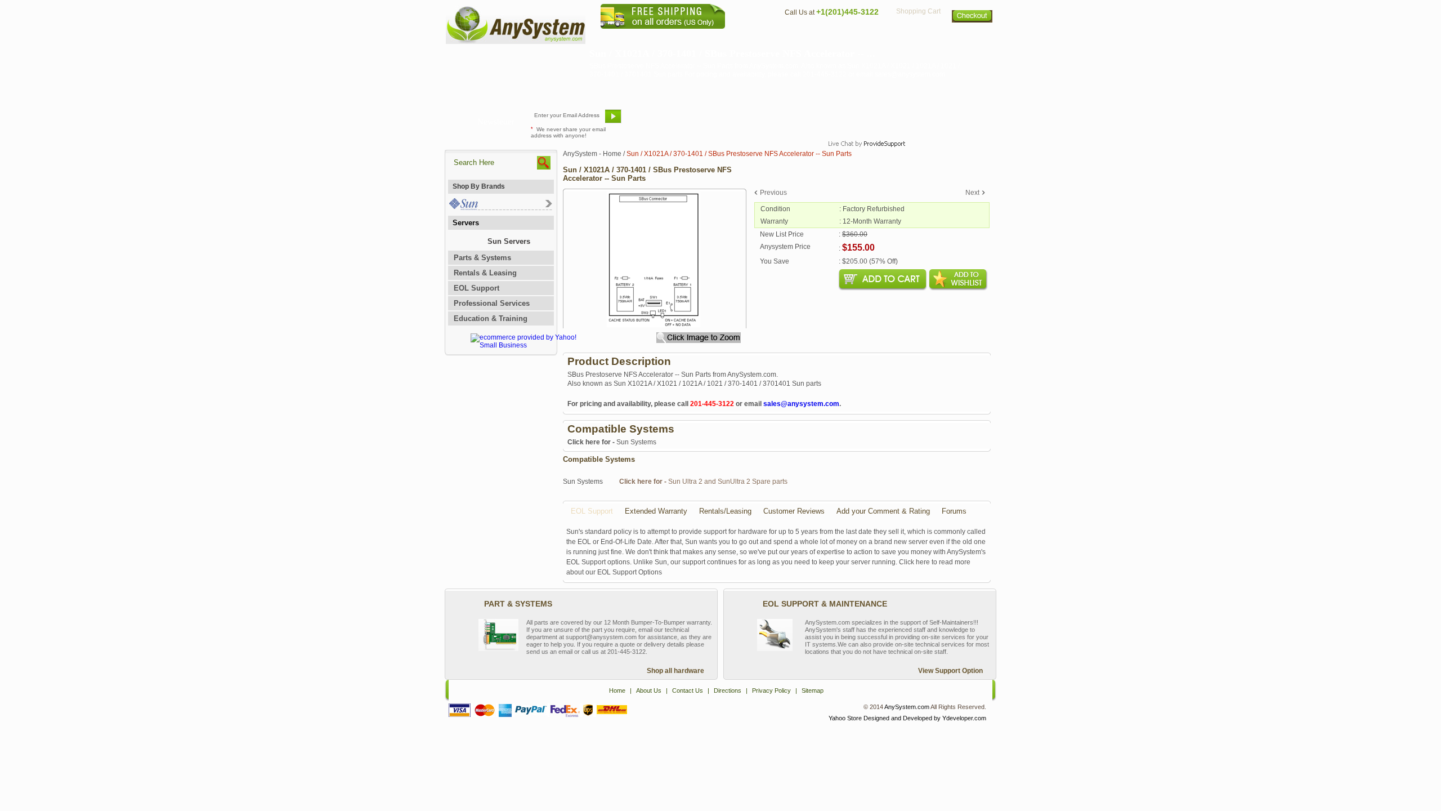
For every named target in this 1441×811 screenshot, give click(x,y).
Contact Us (803, 37)
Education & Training (490, 318)
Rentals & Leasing (485, 273)
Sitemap (973, 37)
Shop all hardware (675, 671)
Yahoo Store (845, 718)
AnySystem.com (906, 706)
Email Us (653, 120)
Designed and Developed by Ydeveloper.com (924, 718)
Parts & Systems (482, 257)
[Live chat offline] (861, 120)
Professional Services (492, 303)
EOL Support (476, 288)
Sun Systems (611, 442)
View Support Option (950, 671)
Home (705, 37)
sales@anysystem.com (801, 404)
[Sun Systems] (500, 207)
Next (972, 193)
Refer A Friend (714, 120)
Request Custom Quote (941, 120)
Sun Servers (508, 241)
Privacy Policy (918, 37)
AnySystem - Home (592, 154)
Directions (858, 37)
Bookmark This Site (788, 120)
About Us (751, 37)
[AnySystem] (515, 42)
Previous (773, 193)
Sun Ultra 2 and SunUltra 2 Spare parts (703, 481)
